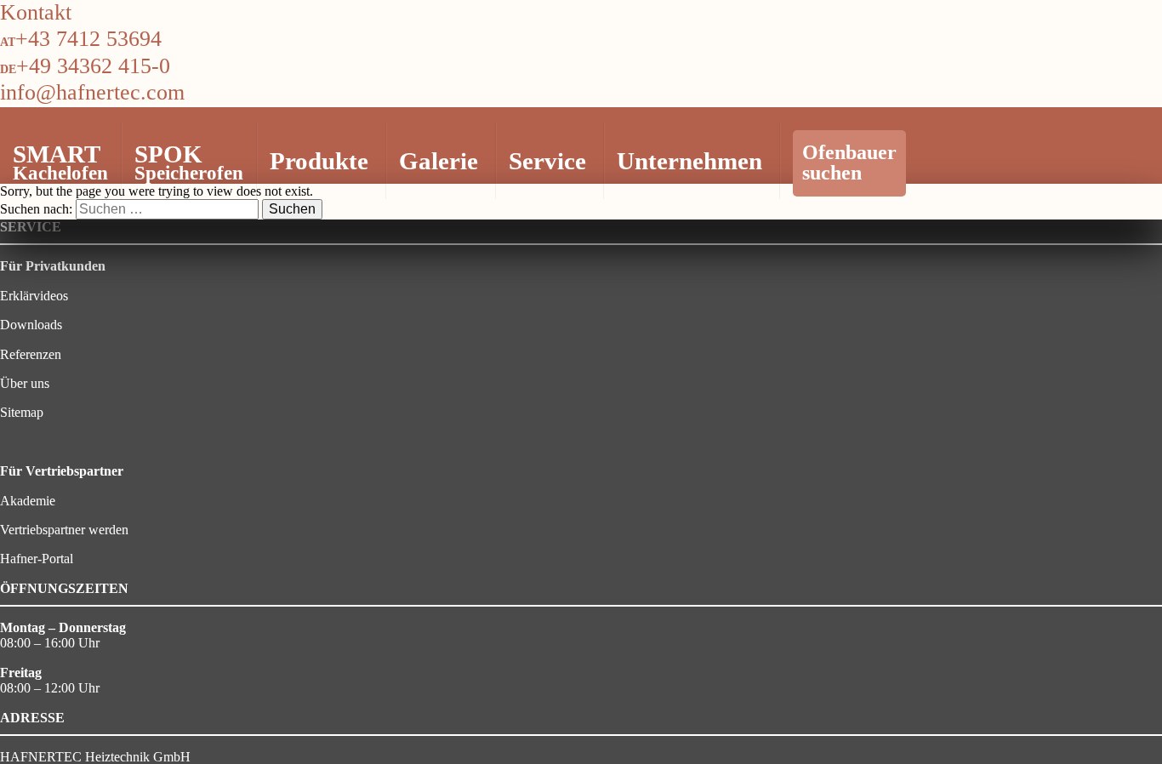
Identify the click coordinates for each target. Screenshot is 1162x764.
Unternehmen (689, 160)
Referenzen (30, 354)
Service (547, 160)
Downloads (31, 324)
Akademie (27, 500)
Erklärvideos (34, 295)
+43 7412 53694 (88, 38)
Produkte (319, 160)
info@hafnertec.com (92, 92)
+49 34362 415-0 (93, 66)
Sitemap (21, 412)
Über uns (24, 383)
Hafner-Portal (36, 558)
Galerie (438, 160)
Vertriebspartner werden (64, 529)
